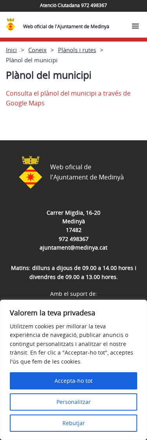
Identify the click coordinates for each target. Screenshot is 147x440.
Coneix (37, 50)
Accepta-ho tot (73, 380)
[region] (73, 370)
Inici (11, 50)
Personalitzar (73, 402)
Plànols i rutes (77, 50)
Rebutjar (73, 423)
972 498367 (74, 239)
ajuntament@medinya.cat (73, 247)
